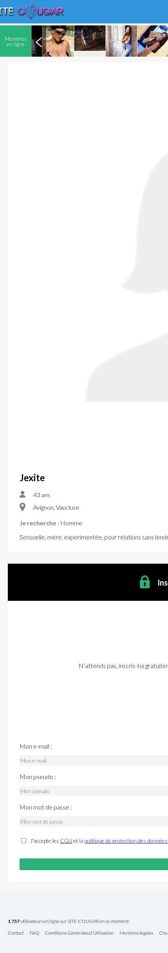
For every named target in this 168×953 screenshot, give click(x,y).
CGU (66, 840)
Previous (38, 41)
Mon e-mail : (36, 746)
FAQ (34, 933)
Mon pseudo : (38, 777)
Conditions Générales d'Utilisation (79, 933)
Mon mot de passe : (46, 807)
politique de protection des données (126, 840)
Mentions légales (136, 933)
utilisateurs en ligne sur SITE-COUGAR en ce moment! (68, 921)
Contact (16, 933)
